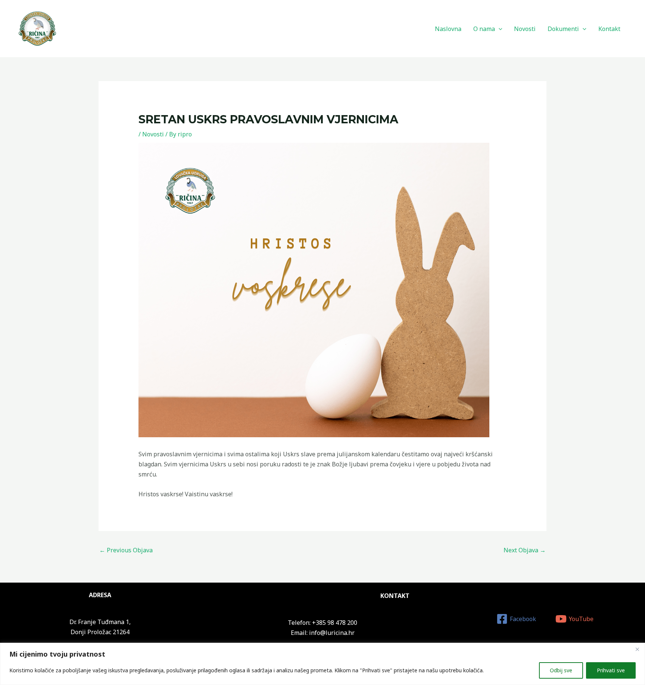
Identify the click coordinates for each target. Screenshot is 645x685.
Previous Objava (126, 550)
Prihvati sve (611, 670)
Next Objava (525, 550)
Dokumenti (563, 29)
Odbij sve (561, 670)
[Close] (637, 649)
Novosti (525, 29)
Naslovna (448, 29)
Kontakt (609, 29)
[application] (498, 28)
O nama (484, 29)
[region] (322, 664)
